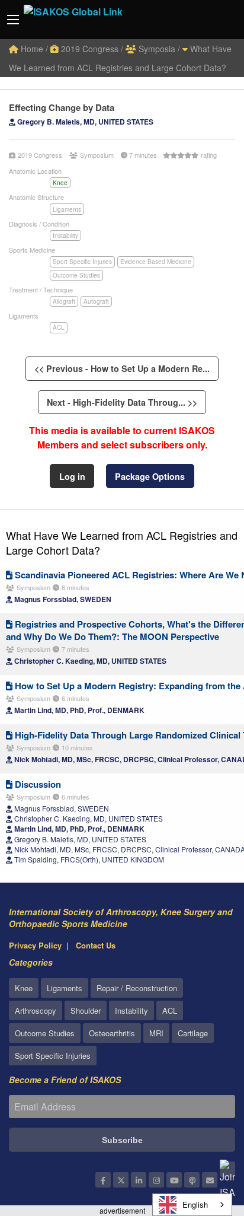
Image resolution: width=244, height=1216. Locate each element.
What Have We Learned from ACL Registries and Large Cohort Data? (121, 542)
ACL (59, 327)
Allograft (64, 301)
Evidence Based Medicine (155, 261)
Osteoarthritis (112, 1033)
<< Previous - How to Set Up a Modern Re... (122, 368)
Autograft (96, 301)
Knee (60, 183)
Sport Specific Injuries (82, 261)
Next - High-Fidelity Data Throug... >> (122, 402)
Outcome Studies (76, 275)
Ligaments (67, 209)
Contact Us (95, 945)
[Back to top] (205, 1142)
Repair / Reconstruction (137, 988)
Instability (65, 235)
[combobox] (192, 1204)
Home (30, 49)
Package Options (150, 476)
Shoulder (85, 1010)
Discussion (36, 784)
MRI (156, 1033)
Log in (72, 476)
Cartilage (193, 1033)
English (195, 1204)
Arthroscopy (35, 1010)
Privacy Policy (35, 945)
